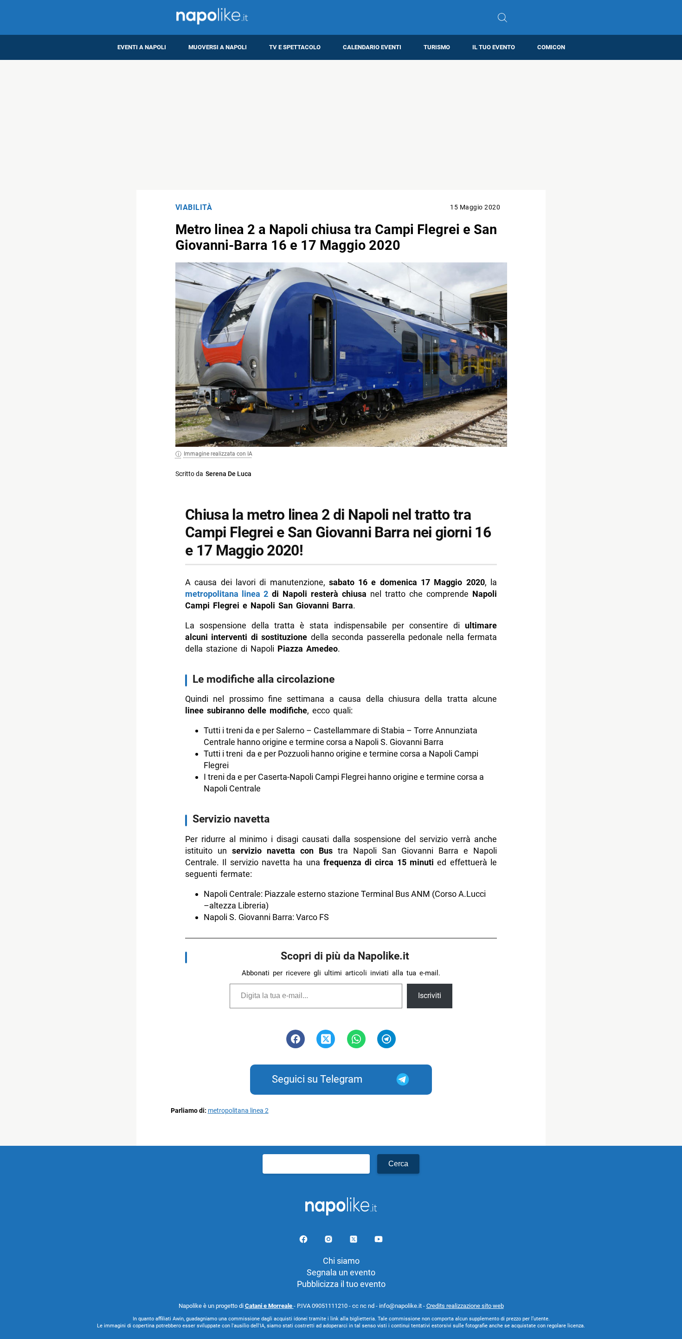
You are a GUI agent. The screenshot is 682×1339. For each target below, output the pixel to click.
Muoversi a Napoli (217, 47)
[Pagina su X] (354, 1241)
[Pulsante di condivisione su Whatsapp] (356, 1039)
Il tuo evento (493, 47)
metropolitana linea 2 (226, 594)
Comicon (551, 47)
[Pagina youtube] (378, 1241)
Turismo (437, 47)
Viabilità (193, 207)
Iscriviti (429, 995)
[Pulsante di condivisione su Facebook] (295, 1039)
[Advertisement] (341, 125)
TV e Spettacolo (295, 47)
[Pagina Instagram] (329, 1241)
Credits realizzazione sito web (465, 1305)
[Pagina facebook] (304, 1241)
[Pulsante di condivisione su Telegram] (386, 1039)
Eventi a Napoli (141, 47)
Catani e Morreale (269, 1305)
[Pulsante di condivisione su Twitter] (325, 1039)
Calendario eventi (372, 47)
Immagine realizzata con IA (218, 454)
